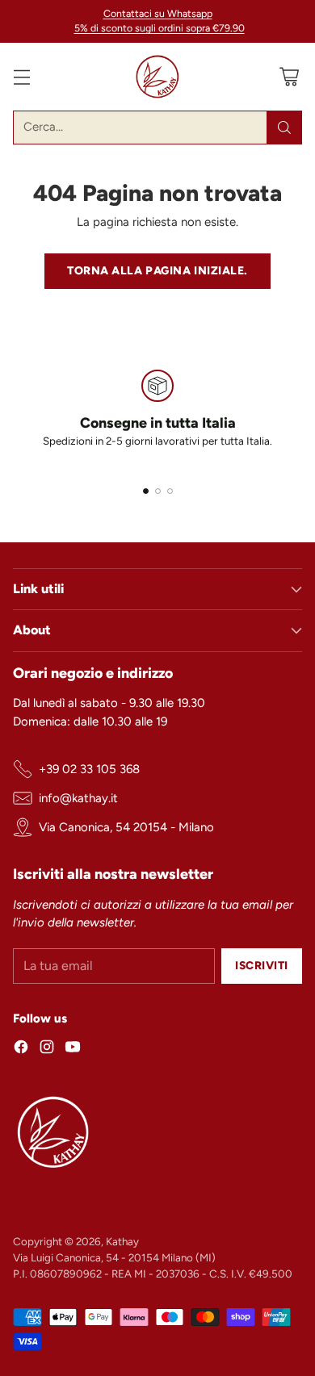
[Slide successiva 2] (158, 491)
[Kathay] (157, 76)
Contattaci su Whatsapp (157, 13)
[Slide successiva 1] (146, 491)
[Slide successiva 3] (170, 491)
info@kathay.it (78, 798)
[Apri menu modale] (21, 76)
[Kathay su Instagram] (47, 1049)
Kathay (122, 1241)
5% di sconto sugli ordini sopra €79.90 (159, 28)
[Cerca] (284, 127)
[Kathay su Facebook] (21, 1049)
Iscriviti (261, 965)
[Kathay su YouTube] (72, 1049)
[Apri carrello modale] (288, 76)
